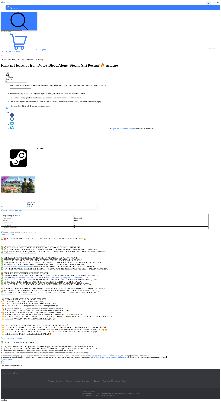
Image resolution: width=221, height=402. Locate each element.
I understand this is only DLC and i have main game (31, 106)
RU (218, 2)
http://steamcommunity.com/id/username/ (27, 278)
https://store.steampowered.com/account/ (18, 267)
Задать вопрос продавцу (12, 210)
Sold (7, 77)
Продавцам (212, 48)
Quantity (9, 79)
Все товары (15, 8)
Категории (60, 381)
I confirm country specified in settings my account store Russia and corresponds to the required (46, 98)
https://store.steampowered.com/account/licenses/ (108, 357)
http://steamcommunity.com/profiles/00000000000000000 (67, 278)
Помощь (106, 381)
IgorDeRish (31, 203)
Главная (4, 52)
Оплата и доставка (73, 381)
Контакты (97, 381)
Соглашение (87, 381)
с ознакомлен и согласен (132, 129)
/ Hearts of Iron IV (14, 52)
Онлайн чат (126, 381)
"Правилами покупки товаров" (123, 129)
